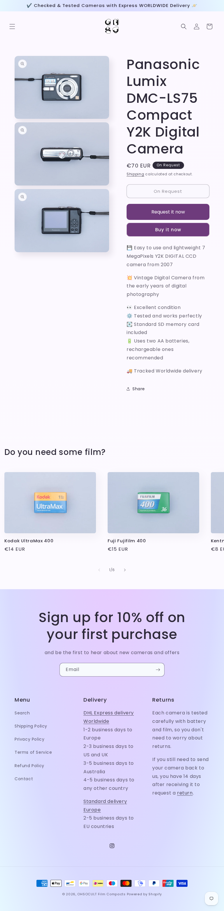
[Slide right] (124, 570)
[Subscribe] (157, 670)
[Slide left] (99, 570)
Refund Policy (29, 766)
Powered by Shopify (144, 894)
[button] (12, 26)
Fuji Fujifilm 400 (127, 541)
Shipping (135, 174)
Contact (24, 779)
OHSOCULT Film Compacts (101, 894)
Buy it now (168, 230)
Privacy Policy (29, 739)
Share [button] (138, 389)
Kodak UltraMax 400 (28, 541)
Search (22, 713)
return (185, 793)
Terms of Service (33, 752)
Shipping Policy (31, 726)
